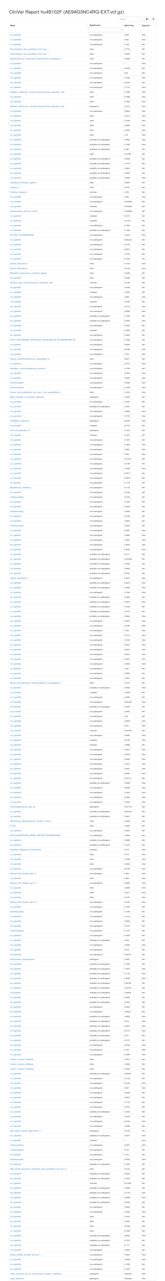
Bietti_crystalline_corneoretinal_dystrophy (27, 397)
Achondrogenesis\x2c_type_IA (22, 806)
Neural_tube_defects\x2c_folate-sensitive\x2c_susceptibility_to (35, 683)
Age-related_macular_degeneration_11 (26, 1130)
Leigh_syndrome (17, 1278)
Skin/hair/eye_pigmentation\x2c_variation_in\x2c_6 (31, 821)
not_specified (15, 34)
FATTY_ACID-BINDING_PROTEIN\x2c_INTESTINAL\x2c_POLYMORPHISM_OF (42, 339)
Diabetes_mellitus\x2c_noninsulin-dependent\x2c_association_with (37, 92)
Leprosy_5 (14, 187)
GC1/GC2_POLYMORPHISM (22, 235)
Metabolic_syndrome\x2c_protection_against (28, 273)
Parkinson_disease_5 (19, 192)
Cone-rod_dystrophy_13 (20, 430)
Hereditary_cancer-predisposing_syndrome (27, 368)
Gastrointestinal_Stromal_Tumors (24, 211)
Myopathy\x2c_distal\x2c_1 (21, 487)
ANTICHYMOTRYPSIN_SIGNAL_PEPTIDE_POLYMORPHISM (35, 835)
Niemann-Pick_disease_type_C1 (23, 873)
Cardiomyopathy (17, 382)
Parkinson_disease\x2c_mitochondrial (25, 849)
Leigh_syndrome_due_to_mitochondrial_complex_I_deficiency (35, 1273)
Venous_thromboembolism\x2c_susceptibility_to (29, 359)
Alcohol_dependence (18, 263)
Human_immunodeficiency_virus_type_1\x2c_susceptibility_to (35, 392)
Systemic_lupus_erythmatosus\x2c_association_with (31, 282)
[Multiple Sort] (153, 19)
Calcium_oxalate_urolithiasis (21, 1059)
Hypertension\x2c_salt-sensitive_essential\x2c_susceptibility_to (35, 58)
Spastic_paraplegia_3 (19, 578)
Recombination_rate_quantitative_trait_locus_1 (29, 49)
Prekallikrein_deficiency (19, 420)
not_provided (15, 201)
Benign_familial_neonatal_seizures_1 (25, 1254)
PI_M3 (12, 825)
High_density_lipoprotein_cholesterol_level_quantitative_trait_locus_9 (38, 1169)
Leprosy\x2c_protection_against (23, 182)
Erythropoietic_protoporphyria (22, 959)
